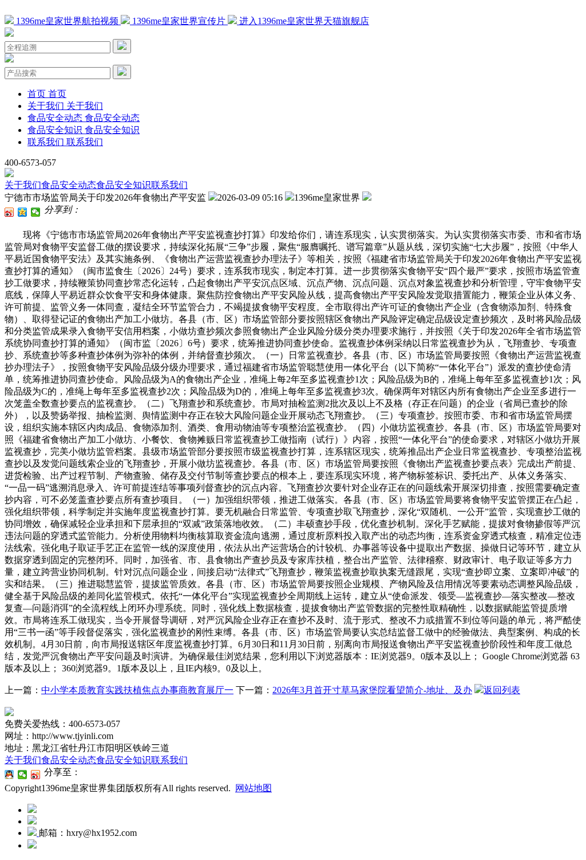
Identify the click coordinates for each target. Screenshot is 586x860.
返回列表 (502, 690)
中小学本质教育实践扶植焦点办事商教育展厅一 (137, 690)
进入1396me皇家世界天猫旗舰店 (303, 21)
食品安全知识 (123, 185)
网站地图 (253, 788)
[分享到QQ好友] (9, 774)
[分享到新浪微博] (9, 212)
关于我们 (23, 185)
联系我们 (169, 185)
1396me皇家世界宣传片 (179, 21)
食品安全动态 (68, 185)
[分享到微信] (36, 212)
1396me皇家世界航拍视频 (67, 21)
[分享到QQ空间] (22, 212)
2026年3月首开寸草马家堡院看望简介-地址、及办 (372, 690)
